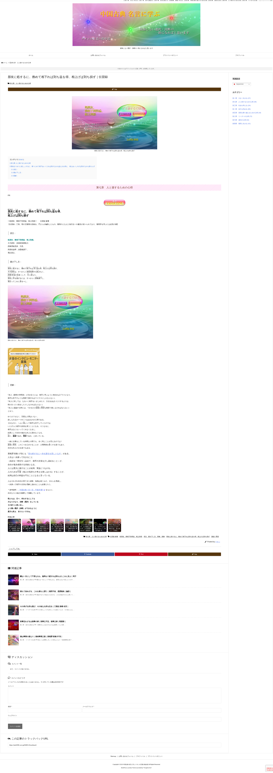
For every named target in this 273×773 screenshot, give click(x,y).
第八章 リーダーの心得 (242, 116)
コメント (11, 686)
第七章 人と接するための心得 (21, 62)
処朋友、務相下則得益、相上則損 (131, 536)
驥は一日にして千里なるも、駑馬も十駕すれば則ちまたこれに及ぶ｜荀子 (48, 576)
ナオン (217, 542)
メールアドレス (88, 706)
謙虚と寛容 (215, 536)
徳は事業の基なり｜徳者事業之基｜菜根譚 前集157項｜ (41, 636)
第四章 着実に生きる (241, 123)
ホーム (5, 62)
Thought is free (147, 767)
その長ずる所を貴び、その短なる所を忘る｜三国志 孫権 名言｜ (44, 606)
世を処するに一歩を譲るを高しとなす (44, 454)
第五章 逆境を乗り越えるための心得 (246, 113)
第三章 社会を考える (241, 105)
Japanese (240, 84)
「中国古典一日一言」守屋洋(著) (30, 490)
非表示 (21, 159)
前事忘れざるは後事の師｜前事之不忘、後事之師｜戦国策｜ (43, 621)
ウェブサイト (12, 715)
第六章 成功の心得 (240, 120)
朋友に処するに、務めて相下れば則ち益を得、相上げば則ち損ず (188, 536)
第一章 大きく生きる (241, 98)
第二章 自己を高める (241, 109)
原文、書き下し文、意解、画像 (154, 536)
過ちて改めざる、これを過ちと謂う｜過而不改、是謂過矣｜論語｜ (45, 591)
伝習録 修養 (114, 536)
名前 (10, 706)
